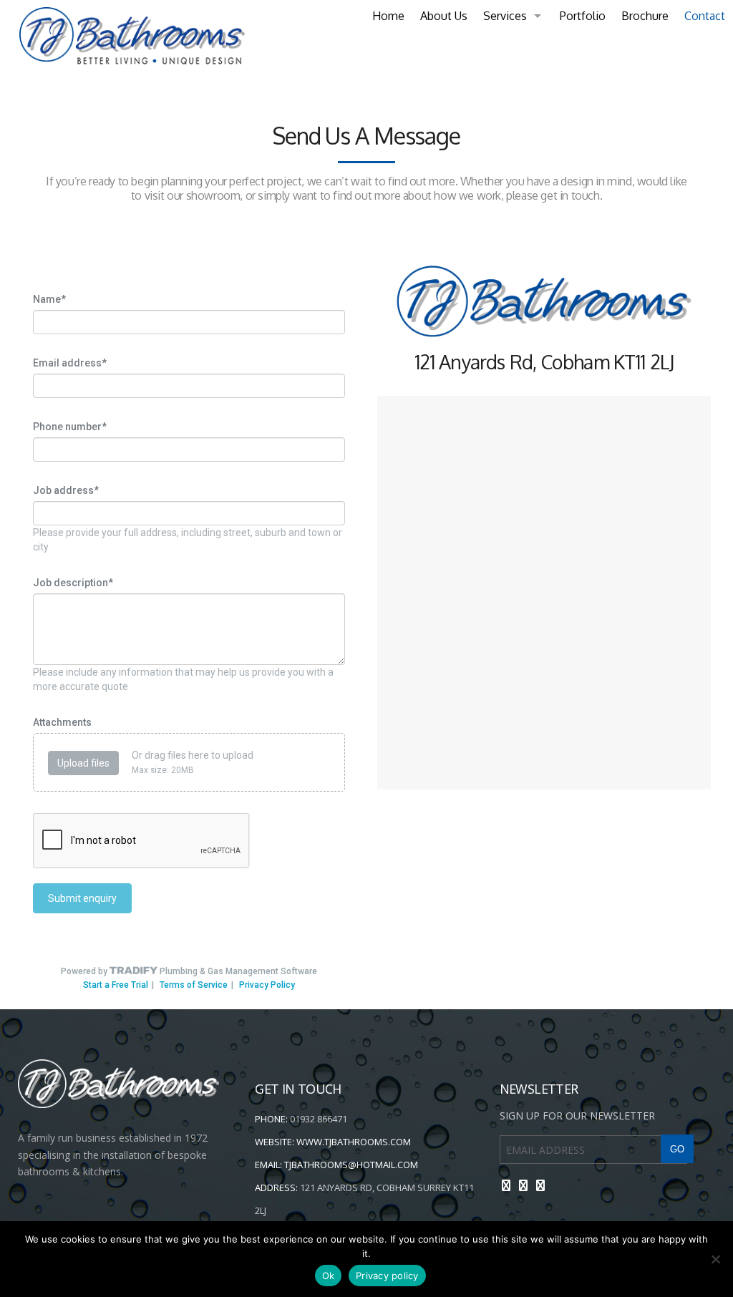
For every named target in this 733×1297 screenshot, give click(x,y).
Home (388, 16)
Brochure (645, 16)
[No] (715, 1259)
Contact (704, 16)
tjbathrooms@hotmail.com (351, 1164)
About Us (443, 16)
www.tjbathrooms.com (353, 1141)
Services (505, 16)
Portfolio (583, 16)
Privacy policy (387, 1275)
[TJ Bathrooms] (128, 35)
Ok (328, 1275)
